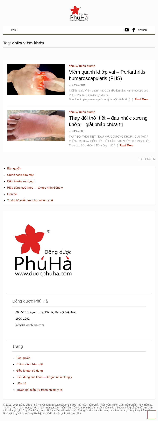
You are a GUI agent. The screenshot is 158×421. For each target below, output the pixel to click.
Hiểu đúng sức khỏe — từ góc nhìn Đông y (35, 187)
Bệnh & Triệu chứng (82, 66)
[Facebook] (133, 30)
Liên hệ (12, 194)
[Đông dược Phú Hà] (79, 21)
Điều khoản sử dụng (20, 181)
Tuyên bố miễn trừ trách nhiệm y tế (30, 200)
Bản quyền (14, 168)
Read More (141, 99)
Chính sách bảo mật (20, 174)
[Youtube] (126, 30)
